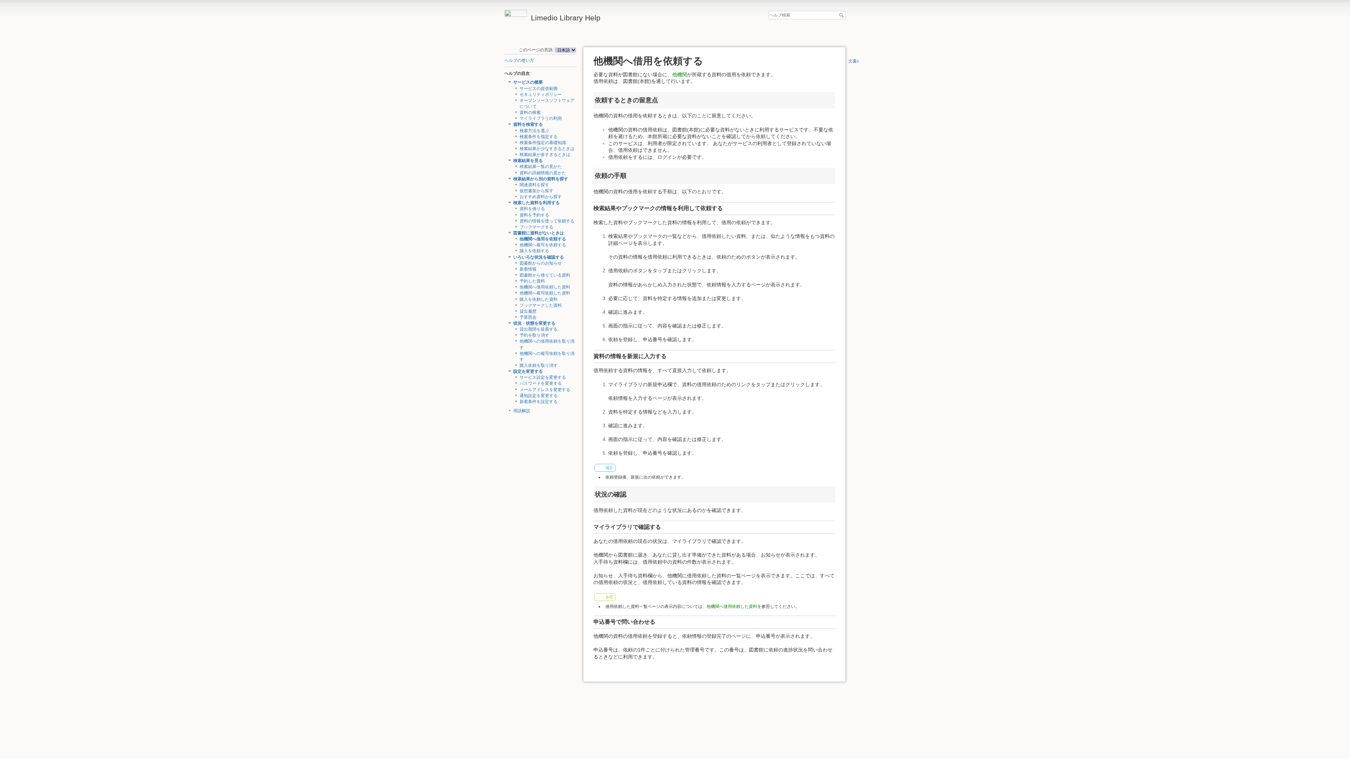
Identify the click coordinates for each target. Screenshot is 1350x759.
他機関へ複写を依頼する (543, 244)
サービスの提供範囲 (539, 88)
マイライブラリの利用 (541, 118)
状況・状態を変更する (534, 323)
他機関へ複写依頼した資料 (545, 293)
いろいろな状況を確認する (538, 257)
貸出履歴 (528, 311)
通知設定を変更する (539, 395)
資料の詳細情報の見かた (543, 172)
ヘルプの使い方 (519, 60)
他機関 (679, 74)
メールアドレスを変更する (545, 389)
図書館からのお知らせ (541, 263)
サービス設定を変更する (543, 377)
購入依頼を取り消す (539, 365)
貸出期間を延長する (539, 329)
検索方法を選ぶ (534, 130)
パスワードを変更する (541, 383)
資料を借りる (532, 208)
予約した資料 (532, 281)
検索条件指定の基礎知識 (543, 142)
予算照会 (528, 317)
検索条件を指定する (539, 136)
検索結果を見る (528, 160)
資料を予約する (534, 215)
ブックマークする (536, 227)
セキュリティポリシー (541, 94)
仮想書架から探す (536, 190)
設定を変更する (528, 371)
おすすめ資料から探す (541, 196)
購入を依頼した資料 (539, 299)
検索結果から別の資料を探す (540, 178)
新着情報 (528, 269)
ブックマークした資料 (541, 305)
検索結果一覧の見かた (541, 166)
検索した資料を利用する (536, 202)
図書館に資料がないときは (538, 233)
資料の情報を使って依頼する (547, 221)
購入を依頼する (534, 250)
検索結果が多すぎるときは (545, 154)
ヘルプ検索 (842, 15)
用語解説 (521, 410)
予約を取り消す (534, 335)
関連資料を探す (534, 184)
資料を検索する (528, 124)
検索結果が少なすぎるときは (547, 148)
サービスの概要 (528, 82)
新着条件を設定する (539, 401)
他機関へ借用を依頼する (543, 238)
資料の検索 (530, 112)
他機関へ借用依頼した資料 (545, 287)
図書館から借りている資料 (545, 275)
